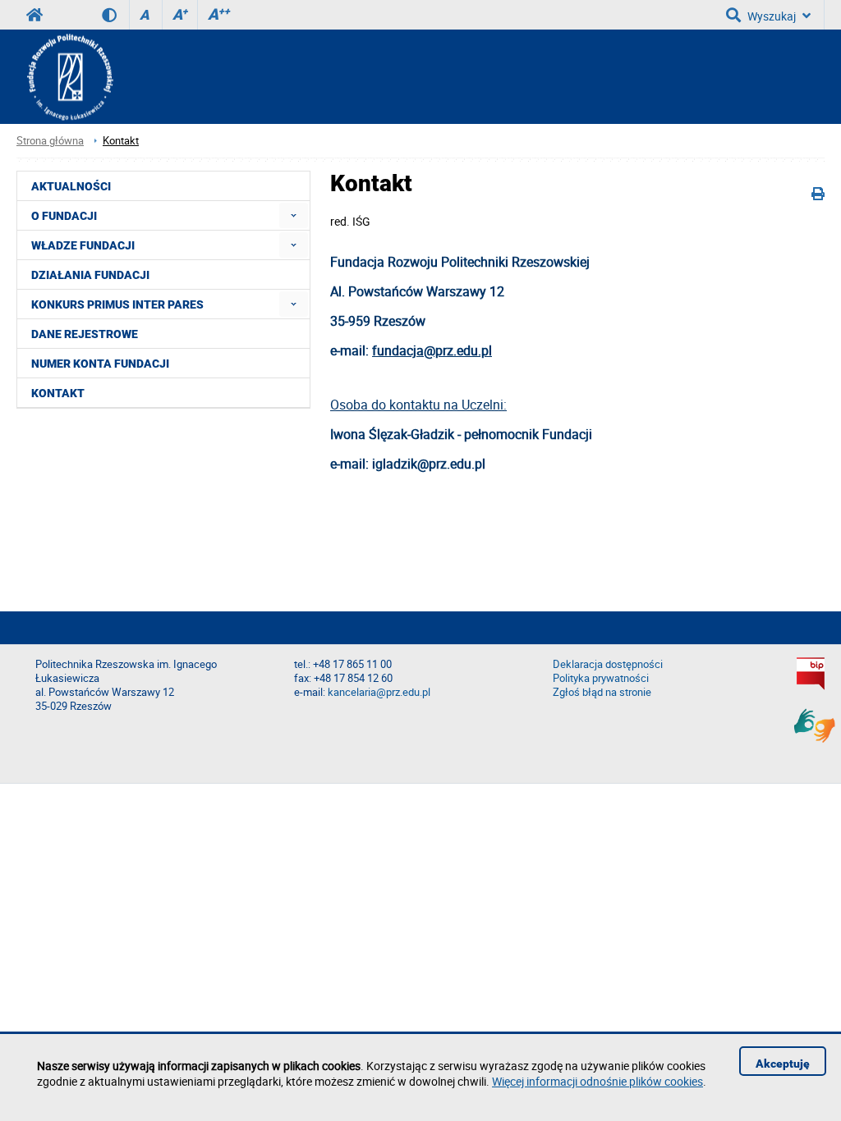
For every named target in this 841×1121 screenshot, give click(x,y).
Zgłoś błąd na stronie (602, 692)
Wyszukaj (771, 16)
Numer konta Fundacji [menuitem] (100, 363)
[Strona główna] (64, 77)
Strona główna (50, 141)
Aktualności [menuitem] (71, 186)
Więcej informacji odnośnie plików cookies (597, 1081)
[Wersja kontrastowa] (115, 15)
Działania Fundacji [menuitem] (90, 274)
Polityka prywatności (601, 678)
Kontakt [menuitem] (58, 393)
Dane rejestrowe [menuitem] (84, 334)
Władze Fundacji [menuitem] (83, 245)
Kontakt (121, 141)
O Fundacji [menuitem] (64, 215)
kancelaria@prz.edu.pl (379, 692)
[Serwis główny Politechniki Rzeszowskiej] (34, 15)
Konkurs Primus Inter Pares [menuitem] (117, 304)
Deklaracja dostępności (608, 664)
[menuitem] (293, 215)
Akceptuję (783, 1063)
